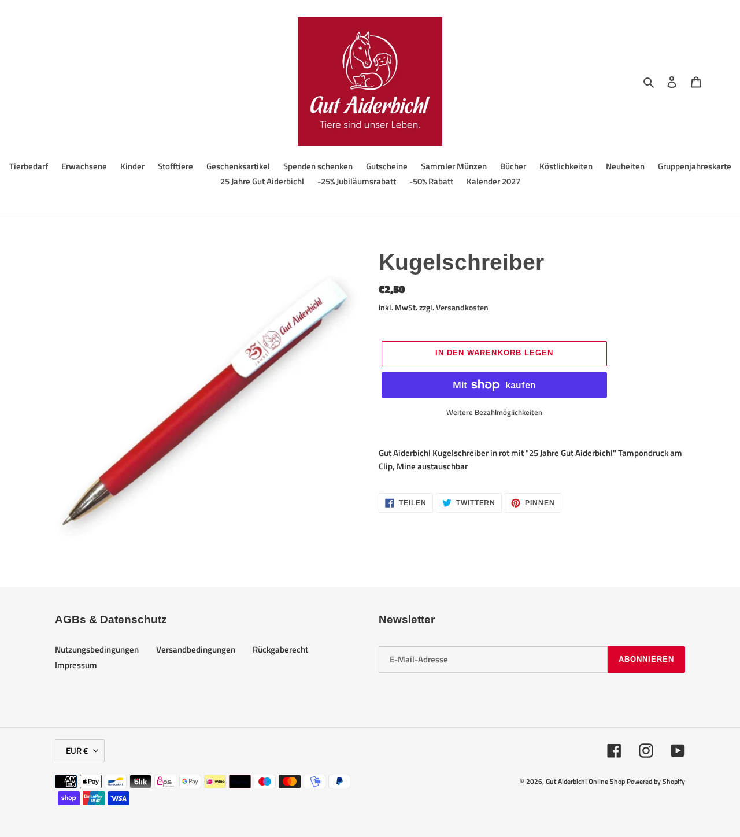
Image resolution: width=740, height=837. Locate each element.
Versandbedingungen (195, 649)
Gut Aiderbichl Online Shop (585, 781)
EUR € (77, 750)
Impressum (76, 665)
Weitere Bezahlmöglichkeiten (494, 412)
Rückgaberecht (280, 649)
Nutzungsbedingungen (97, 649)
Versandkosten (462, 307)
